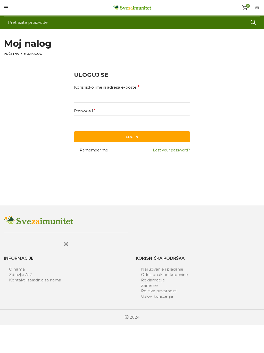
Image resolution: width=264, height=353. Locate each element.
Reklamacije (153, 280)
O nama (17, 269)
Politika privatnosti (159, 290)
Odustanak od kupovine (164, 274)
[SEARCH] (253, 22)
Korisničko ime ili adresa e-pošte (106, 87)
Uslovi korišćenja (157, 296)
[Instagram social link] (257, 7)
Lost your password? (171, 150)
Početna (11, 54)
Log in (132, 137)
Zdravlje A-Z (20, 274)
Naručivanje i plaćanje (162, 269)
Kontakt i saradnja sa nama (35, 280)
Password (85, 110)
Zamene (149, 285)
